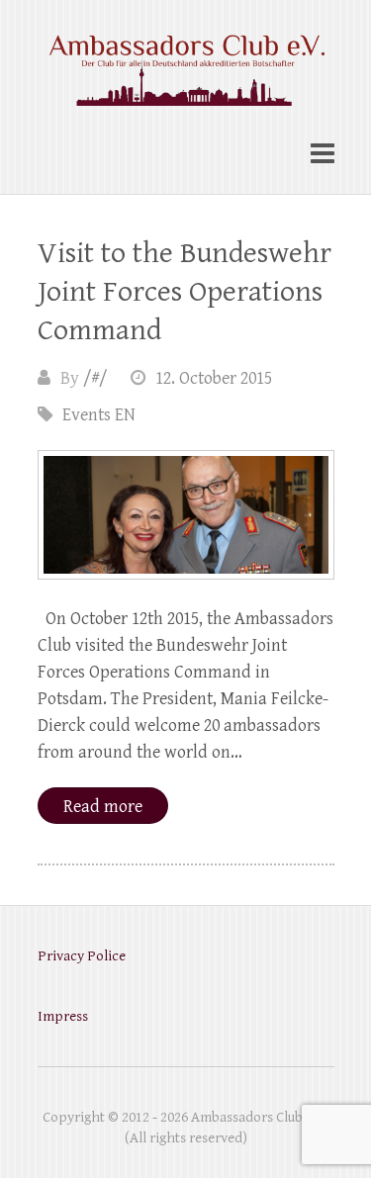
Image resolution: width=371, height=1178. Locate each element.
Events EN (99, 415)
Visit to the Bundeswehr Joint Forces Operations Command (184, 291)
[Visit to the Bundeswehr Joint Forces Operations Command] (186, 515)
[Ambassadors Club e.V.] (186, 59)
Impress (63, 1016)
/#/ (95, 378)
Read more (102, 806)
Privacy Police (82, 956)
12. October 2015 (213, 378)
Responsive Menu (322, 153)
